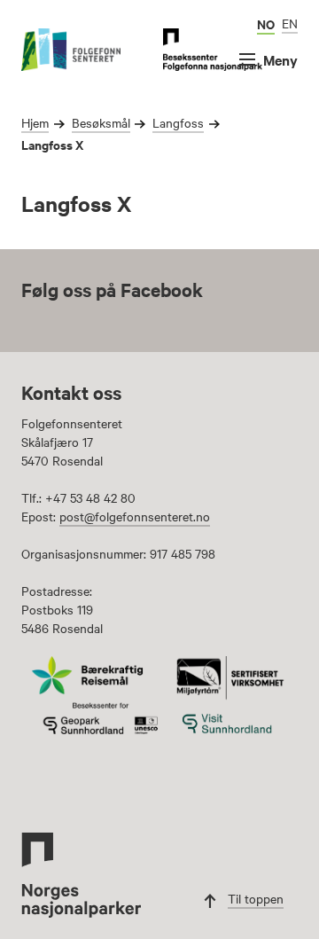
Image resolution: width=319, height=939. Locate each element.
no (266, 23)
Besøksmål (101, 122)
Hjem (35, 122)
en (290, 23)
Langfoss (178, 122)
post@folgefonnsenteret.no (134, 516)
